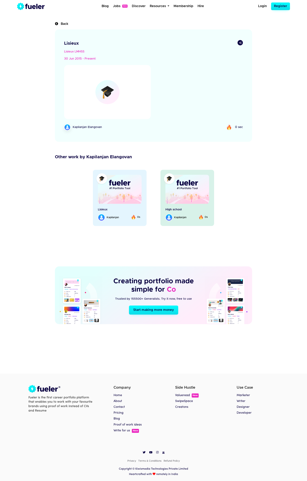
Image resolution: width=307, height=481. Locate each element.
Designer (243, 407)
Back (63, 24)
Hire (201, 6)
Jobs (120, 6)
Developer (244, 412)
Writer (241, 401)
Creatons (181, 407)
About (118, 401)
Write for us (126, 430)
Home (118, 395)
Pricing (118, 412)
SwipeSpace (184, 401)
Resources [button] (158, 6)
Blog (105, 6)
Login (262, 6)
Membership (183, 6)
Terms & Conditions (149, 461)
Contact (119, 407)
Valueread (186, 395)
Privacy (131, 461)
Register (280, 6)
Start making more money (153, 310)
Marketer (243, 395)
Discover (139, 6)
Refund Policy (172, 461)
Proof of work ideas (128, 424)
